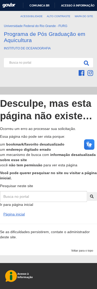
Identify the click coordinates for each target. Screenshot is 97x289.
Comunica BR (39, 5)
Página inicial (14, 214)
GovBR (8, 5)
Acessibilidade (31, 16)
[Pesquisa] (85, 63)
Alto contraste (59, 16)
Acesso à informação (77, 5)
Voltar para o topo (82, 250)
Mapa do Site (84, 16)
